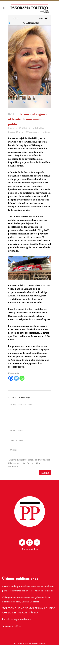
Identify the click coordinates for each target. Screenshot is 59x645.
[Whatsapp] (21, 378)
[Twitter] (16, 378)
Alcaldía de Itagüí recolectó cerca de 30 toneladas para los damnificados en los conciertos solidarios (28, 588)
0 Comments (32, 132)
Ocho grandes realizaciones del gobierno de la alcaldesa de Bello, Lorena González (26, 599)
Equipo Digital (15, 132)
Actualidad (35, 128)
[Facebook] (10, 378)
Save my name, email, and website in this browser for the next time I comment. (29, 463)
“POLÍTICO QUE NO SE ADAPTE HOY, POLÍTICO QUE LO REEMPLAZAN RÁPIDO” (28, 610)
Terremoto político (11, 626)
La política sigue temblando (16, 619)
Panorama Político (36, 643)
